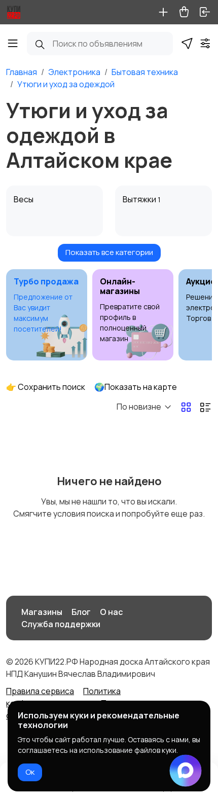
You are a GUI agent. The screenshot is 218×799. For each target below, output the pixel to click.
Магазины (41, 612)
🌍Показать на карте (135, 386)
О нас (111, 612)
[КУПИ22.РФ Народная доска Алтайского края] (13, 12)
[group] (46, 314)
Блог (81, 612)
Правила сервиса (40, 691)
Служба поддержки (60, 624)
